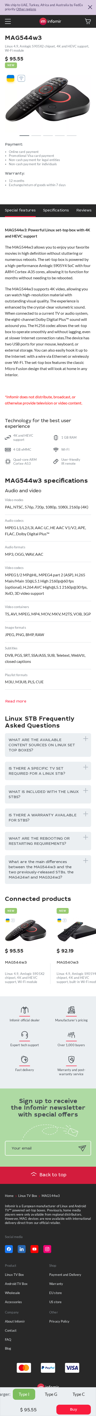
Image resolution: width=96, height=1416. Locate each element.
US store (55, 1302)
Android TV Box (16, 1284)
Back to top (53, 1175)
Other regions (26, 9)
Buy (73, 1410)
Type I (24, 1394)
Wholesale (12, 1293)
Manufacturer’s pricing (71, 1020)
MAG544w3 (16, 963)
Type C (79, 1394)
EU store (55, 1293)
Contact (10, 1330)
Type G (51, 1394)
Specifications (56, 210)
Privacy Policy (59, 1321)
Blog (8, 1348)
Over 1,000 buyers (71, 1045)
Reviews (84, 210)
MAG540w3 (68, 963)
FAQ (8, 1339)
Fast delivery (24, 1070)
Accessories (13, 1302)
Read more (15, 701)
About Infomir (15, 1321)
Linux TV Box (14, 1275)
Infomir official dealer (25, 1020)
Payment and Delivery (65, 1275)
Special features (20, 210)
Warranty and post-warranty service (71, 1072)
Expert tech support (24, 1045)
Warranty (56, 1284)
